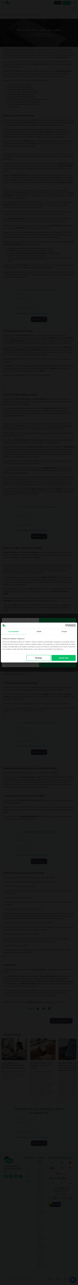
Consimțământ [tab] (13, 631)
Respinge (38, 658)
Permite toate (63, 658)
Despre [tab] (64, 631)
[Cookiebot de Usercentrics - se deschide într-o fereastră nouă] (67, 625)
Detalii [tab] (39, 631)
